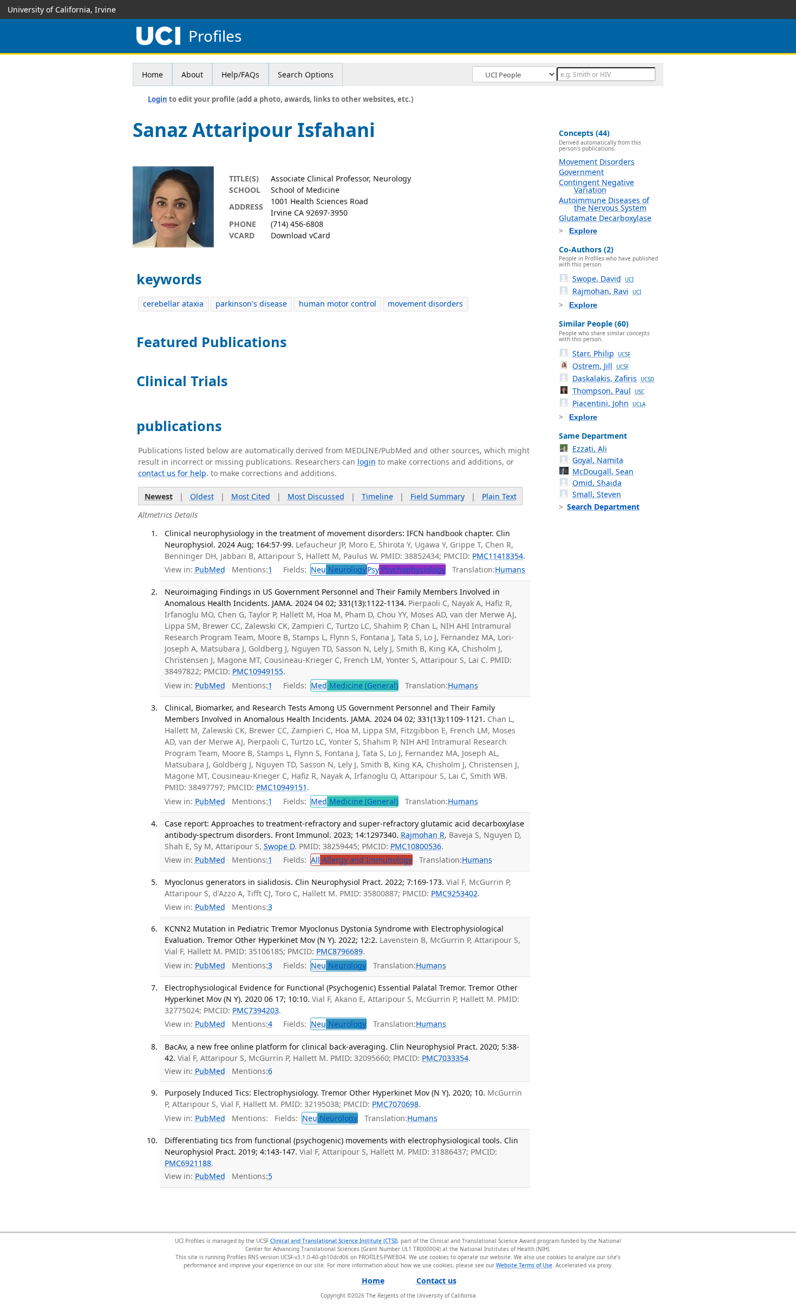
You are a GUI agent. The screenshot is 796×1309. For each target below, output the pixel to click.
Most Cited (250, 496)
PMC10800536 (415, 846)
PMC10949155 (257, 671)
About (192, 74)
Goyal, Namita (597, 460)
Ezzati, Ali (589, 449)
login (366, 462)
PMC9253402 (454, 893)
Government (581, 172)
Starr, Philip (601, 353)
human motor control (337, 303)
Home (152, 74)
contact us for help (172, 473)
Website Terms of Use (524, 1265)
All (361, 860)
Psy (406, 569)
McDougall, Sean (603, 471)
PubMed (210, 569)
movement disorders (425, 303)
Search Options (306, 74)
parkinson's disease (251, 303)
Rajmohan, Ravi (606, 291)
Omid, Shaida (597, 483)
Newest (159, 496)
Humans (510, 569)
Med (354, 685)
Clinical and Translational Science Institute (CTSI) (333, 1241)
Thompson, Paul (608, 391)
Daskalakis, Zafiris (613, 378)
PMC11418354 (497, 556)
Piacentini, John (608, 403)
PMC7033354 (445, 1058)
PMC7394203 (255, 1010)
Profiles (215, 36)
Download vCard (300, 235)
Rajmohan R (423, 835)
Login (157, 99)
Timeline (377, 496)
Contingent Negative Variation (596, 186)
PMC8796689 (339, 951)
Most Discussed (316, 496)
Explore (583, 230)
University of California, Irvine (62, 9)
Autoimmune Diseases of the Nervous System (604, 204)
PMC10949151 (281, 787)
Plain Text (499, 496)
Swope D (279, 846)
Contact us (436, 1280)
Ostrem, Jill (600, 366)
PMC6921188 (188, 1163)
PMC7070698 (395, 1104)
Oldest (202, 496)
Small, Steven (596, 494)
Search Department (603, 507)
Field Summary (437, 496)
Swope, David (603, 278)
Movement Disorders (597, 162)
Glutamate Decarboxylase (605, 218)
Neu (338, 569)
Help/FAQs (240, 74)
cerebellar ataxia (173, 303)
